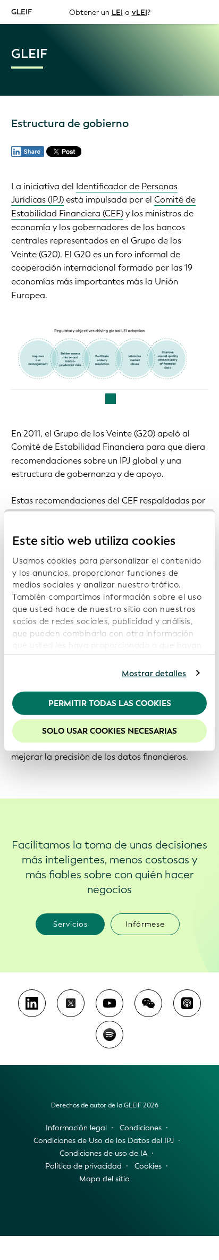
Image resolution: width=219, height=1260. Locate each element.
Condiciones (141, 1128)
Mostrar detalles (154, 673)
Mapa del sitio (104, 1179)
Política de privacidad (83, 1166)
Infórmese (145, 924)
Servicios (70, 924)
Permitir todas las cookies (109, 703)
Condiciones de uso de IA (103, 1153)
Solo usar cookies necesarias (109, 730)
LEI (117, 12)
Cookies (148, 1166)
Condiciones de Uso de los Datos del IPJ (103, 1141)
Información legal (76, 1128)
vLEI (139, 12)
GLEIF (21, 11)
